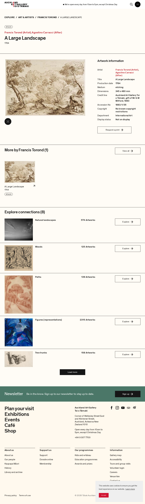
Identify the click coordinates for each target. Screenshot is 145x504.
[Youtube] (123, 408)
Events (12, 419)
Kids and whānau (83, 455)
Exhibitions (17, 414)
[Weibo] (134, 408)
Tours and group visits (120, 463)
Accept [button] (103, 495)
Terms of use (25, 495)
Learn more (130, 489)
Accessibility (116, 459)
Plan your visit (19, 408)
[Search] (131, 4)
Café (10, 425)
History (8, 468)
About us (9, 455)
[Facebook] (111, 408)
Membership (46, 463)
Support (43, 455)
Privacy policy (11, 495)
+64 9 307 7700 (82, 437)
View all (125, 150)
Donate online (46, 459)
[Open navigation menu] (137, 4)
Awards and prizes (83, 463)
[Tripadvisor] (128, 408)
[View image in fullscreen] (8, 121)
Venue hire (115, 476)
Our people (10, 459)
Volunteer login (117, 468)
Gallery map (115, 455)
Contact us (115, 480)
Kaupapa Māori (12, 463)
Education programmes (86, 459)
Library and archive (13, 472)
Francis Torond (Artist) (18, 32)
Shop (10, 430)
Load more (72, 372)
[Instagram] (117, 408)
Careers (113, 472)
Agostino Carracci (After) (47, 32)
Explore (125, 221)
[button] (20, 178)
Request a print (113, 129)
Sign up (125, 394)
